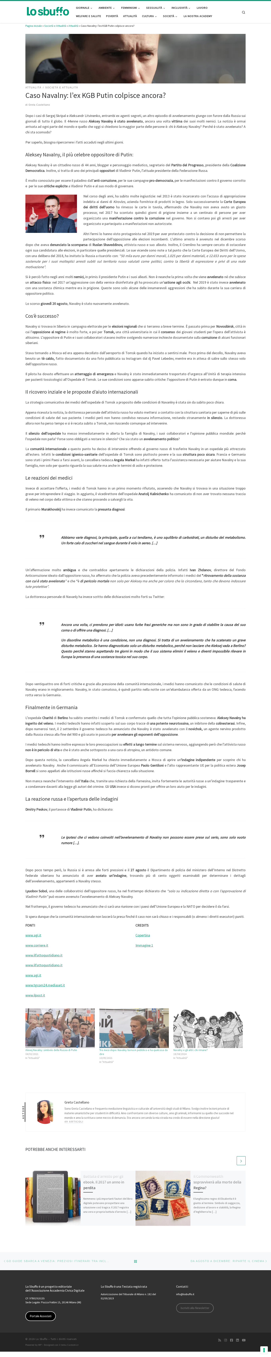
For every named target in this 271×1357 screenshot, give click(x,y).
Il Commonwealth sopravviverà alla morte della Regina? (217, 1182)
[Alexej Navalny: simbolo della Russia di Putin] (60, 1028)
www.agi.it (33, 935)
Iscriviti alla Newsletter (195, 1308)
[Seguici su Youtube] (244, 1340)
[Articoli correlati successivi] (241, 1160)
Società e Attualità (55, 26)
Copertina (143, 935)
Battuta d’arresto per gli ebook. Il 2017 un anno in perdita (103, 1182)
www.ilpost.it (35, 995)
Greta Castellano (39, 104)
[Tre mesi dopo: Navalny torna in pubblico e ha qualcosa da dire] (134, 1028)
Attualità (73, 26)
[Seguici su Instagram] (225, 1340)
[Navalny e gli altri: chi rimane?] (208, 1028)
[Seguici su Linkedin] (237, 1340)
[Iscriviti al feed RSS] (219, 1340)
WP (40, 1345)
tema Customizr (70, 1345)
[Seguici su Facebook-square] (231, 1340)
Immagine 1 (144, 945)
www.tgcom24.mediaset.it (45, 985)
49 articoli (73, 1121)
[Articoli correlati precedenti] (231, 1160)
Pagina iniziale (33, 26)
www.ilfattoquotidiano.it (43, 955)
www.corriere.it (36, 945)
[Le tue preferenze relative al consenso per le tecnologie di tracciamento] (264, 1350)
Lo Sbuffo (42, 1339)
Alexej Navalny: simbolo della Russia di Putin (51, 1050)
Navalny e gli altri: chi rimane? (190, 1050)
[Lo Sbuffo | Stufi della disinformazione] (47, 11)
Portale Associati (40, 1316)
